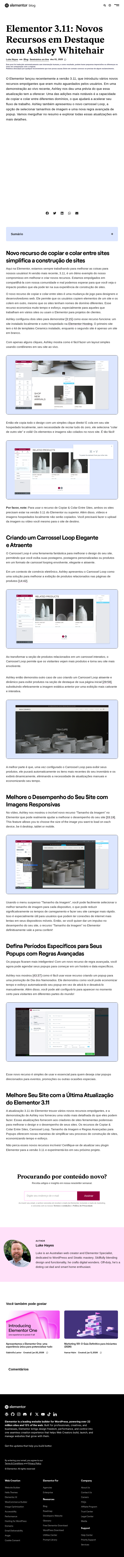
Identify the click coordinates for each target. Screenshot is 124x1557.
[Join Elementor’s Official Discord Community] (25, 1414)
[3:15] (69, 319)
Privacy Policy (34, 1463)
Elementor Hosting (80, 323)
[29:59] (107, 682)
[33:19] (110, 817)
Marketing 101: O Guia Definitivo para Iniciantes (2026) (90, 1345)
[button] (116, 5)
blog (32, 5)
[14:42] (22, 581)
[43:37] (37, 975)
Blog (26, 59)
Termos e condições (62, 1206)
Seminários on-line (39, 59)
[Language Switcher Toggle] (109, 5)
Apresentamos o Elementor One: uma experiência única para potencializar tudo (29, 1345)
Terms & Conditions (14, 1463)
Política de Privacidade (83, 1206)
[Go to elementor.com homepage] (16, 5)
